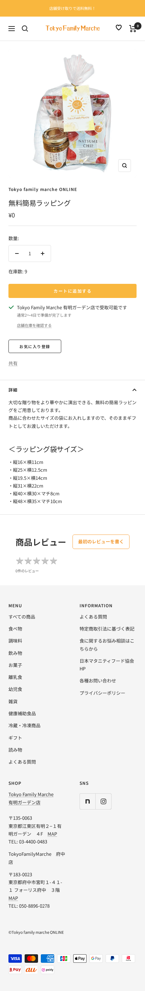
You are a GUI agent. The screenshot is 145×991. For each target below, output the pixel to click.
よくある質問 (22, 761)
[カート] (133, 28)
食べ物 (15, 628)
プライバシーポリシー (102, 692)
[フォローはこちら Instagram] (103, 801)
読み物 (15, 749)
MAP (52, 833)
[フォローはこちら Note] (87, 801)
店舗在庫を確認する (34, 325)
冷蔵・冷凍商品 (24, 725)
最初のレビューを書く (101, 541)
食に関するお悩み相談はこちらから (107, 644)
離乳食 (15, 677)
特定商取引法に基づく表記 (107, 628)
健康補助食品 (22, 713)
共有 (13, 363)
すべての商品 (21, 616)
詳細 (13, 390)
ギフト (15, 737)
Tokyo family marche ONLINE (42, 189)
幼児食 (15, 689)
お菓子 (15, 665)
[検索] (25, 28)
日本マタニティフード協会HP (107, 664)
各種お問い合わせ (98, 680)
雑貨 (13, 701)
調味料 (15, 640)
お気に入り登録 (34, 346)
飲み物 (15, 653)
